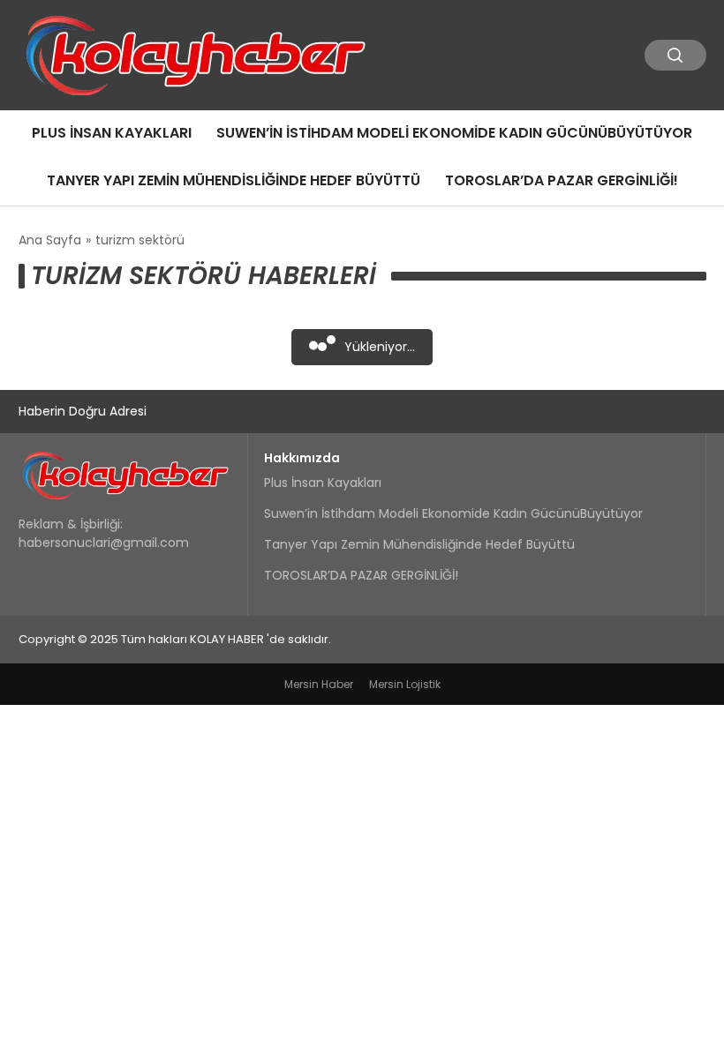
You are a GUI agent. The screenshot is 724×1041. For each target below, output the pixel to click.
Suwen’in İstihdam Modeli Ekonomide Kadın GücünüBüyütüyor (454, 133)
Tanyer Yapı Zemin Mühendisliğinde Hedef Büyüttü (233, 180)
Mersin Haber (318, 684)
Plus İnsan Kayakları (112, 133)
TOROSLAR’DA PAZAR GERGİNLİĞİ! (561, 180)
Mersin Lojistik (405, 684)
